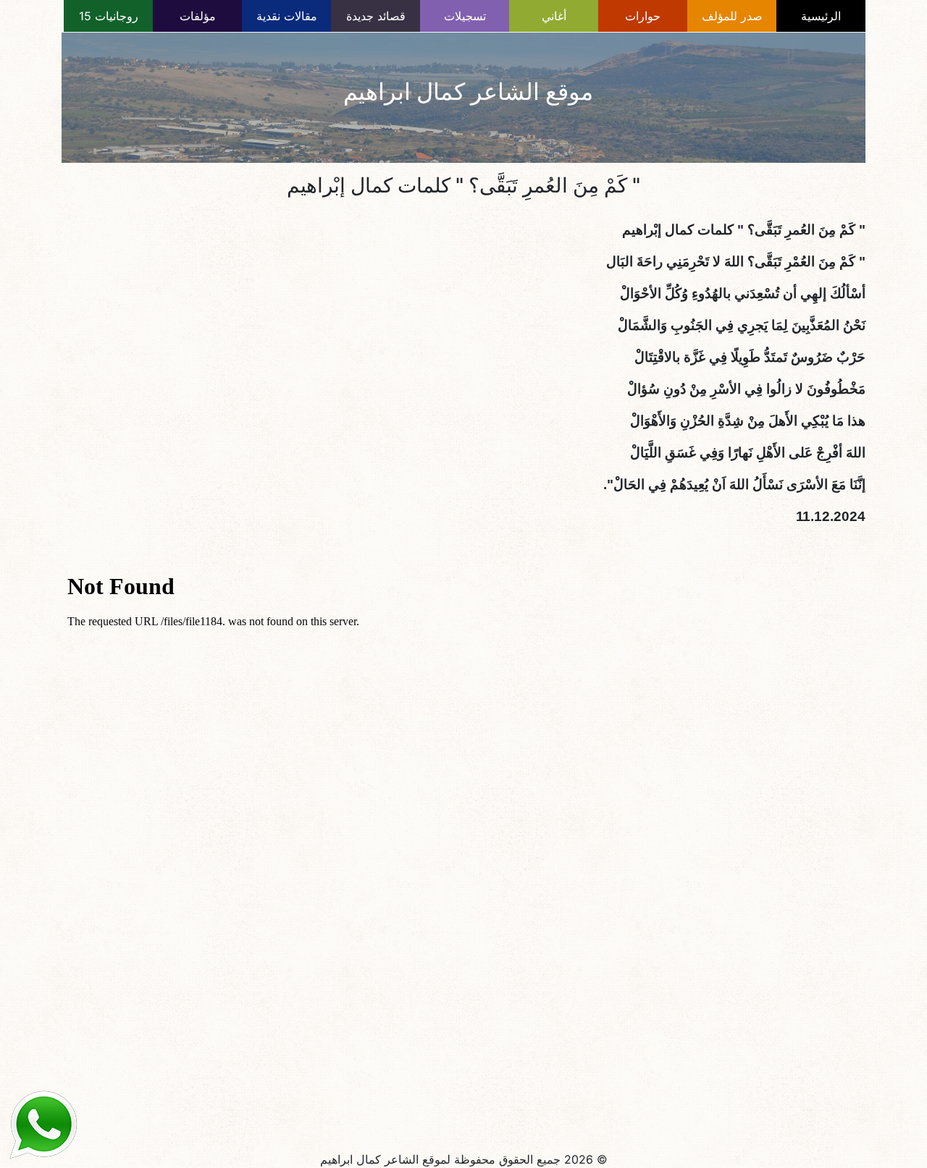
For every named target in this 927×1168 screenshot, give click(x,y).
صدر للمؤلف (732, 16)
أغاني (554, 16)
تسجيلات (465, 16)
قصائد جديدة (376, 16)
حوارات (642, 16)
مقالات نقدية (286, 16)
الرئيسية (821, 16)
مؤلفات (198, 16)
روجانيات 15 (108, 16)
